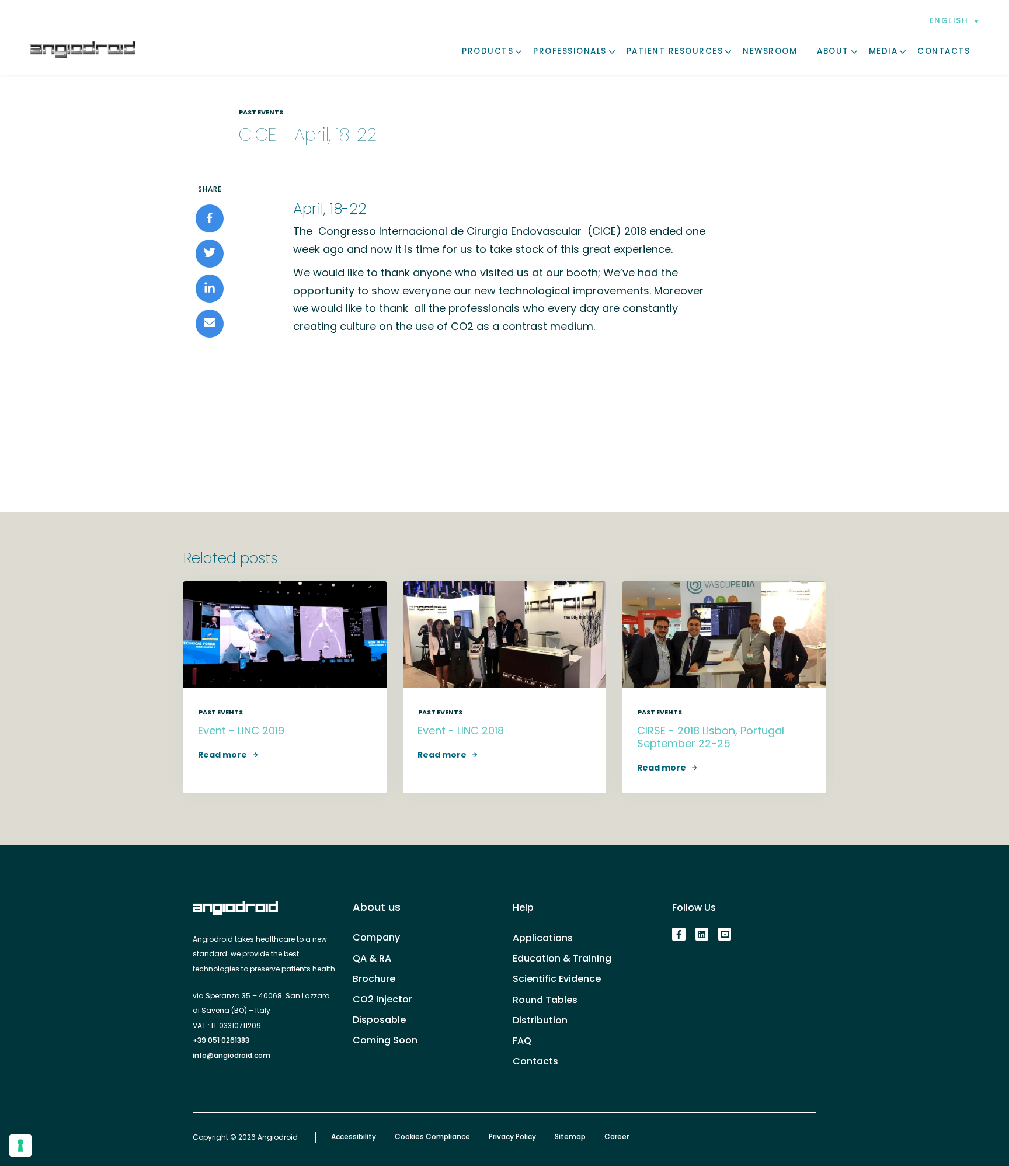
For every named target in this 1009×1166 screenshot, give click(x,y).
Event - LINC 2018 (460, 730)
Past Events (261, 112)
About (833, 51)
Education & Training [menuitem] (562, 958)
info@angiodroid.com (231, 1055)
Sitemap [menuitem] (570, 1137)
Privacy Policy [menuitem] (512, 1137)
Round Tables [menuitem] (545, 1000)
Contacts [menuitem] (535, 1061)
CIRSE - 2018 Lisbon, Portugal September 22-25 (710, 737)
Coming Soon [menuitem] (385, 1040)
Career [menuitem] (616, 1137)
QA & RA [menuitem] (372, 958)
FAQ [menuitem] (522, 1040)
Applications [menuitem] (543, 938)
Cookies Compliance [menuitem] (432, 1137)
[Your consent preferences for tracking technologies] (20, 1145)
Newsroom (770, 51)
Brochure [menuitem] (374, 978)
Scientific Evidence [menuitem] (557, 978)
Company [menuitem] (376, 937)
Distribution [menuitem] (540, 1020)
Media (883, 51)
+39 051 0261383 (221, 1040)
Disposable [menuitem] (379, 1019)
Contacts (943, 51)
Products (487, 51)
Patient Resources (675, 51)
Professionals (570, 51)
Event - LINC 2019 (241, 730)
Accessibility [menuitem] (353, 1137)
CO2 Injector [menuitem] (382, 999)
